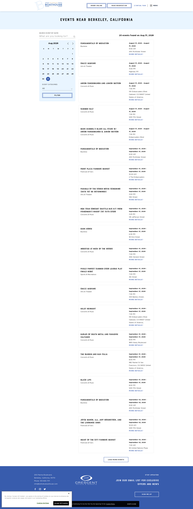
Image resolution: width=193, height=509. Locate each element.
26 (58, 74)
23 (43, 74)
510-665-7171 (45, 481)
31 (48, 79)
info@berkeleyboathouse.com (46, 484)
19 (58, 69)
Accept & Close (131, 504)
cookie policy (110, 504)
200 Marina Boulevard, (44, 476)
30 (43, 79)
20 (63, 69)
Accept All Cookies (61, 503)
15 (72, 64)
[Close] (69, 493)
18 (53, 69)
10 (48, 64)
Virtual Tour (140, 5)
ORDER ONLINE (96, 5)
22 (72, 69)
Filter (57, 95)
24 (48, 74)
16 (43, 69)
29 (72, 74)
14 (67, 64)
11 (53, 64)
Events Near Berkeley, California (96, 19)
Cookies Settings (43, 503)
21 (67, 69)
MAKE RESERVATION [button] (119, 5)
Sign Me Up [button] (147, 494)
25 (53, 74)
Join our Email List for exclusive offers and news (137, 482)
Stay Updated (152, 475)
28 (68, 74)
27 (63, 74)
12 (58, 64)
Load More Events (116, 459)
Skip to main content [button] (11, 2)
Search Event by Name (48, 33)
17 (48, 69)
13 (63, 64)
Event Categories (49, 84)
